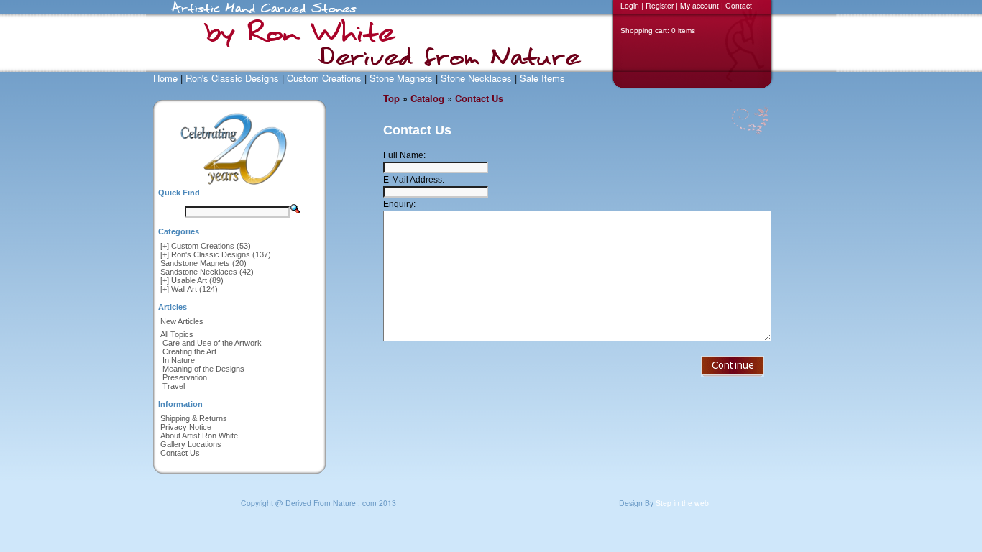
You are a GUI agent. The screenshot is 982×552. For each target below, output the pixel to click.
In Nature (178, 360)
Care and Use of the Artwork (212, 343)
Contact (738, 5)
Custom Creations (324, 78)
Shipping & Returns (193, 418)
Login (629, 5)
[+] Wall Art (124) (189, 289)
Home (165, 78)
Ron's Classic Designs (232, 78)
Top (391, 98)
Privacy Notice (185, 427)
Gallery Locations (190, 444)
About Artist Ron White (199, 435)
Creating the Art (189, 351)
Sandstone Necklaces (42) (207, 271)
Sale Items (542, 78)
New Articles (181, 321)
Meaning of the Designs (203, 368)
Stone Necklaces (476, 78)
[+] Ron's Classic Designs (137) (215, 254)
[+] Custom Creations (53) (205, 246)
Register (660, 5)
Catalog (427, 98)
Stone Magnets (401, 78)
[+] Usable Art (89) (192, 280)
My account (699, 5)
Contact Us (180, 452)
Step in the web (682, 502)
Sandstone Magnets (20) (203, 263)
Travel (173, 386)
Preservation (184, 377)
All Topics (176, 334)
